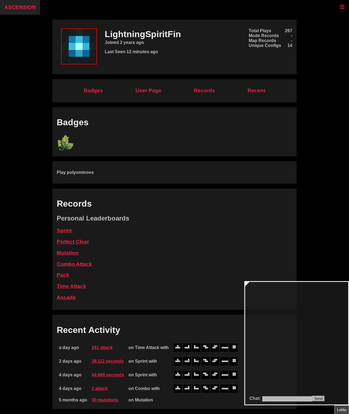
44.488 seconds (108, 375)
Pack (63, 275)
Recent (256, 90)
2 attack (100, 388)
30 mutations (105, 400)
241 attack (102, 347)
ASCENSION (20, 7)
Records (204, 90)
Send (318, 399)
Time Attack (71, 286)
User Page (148, 90)
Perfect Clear (73, 242)
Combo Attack (74, 264)
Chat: (255, 398)
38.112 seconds (108, 361)
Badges (93, 90)
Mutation (68, 253)
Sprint (64, 230)
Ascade (66, 297)
